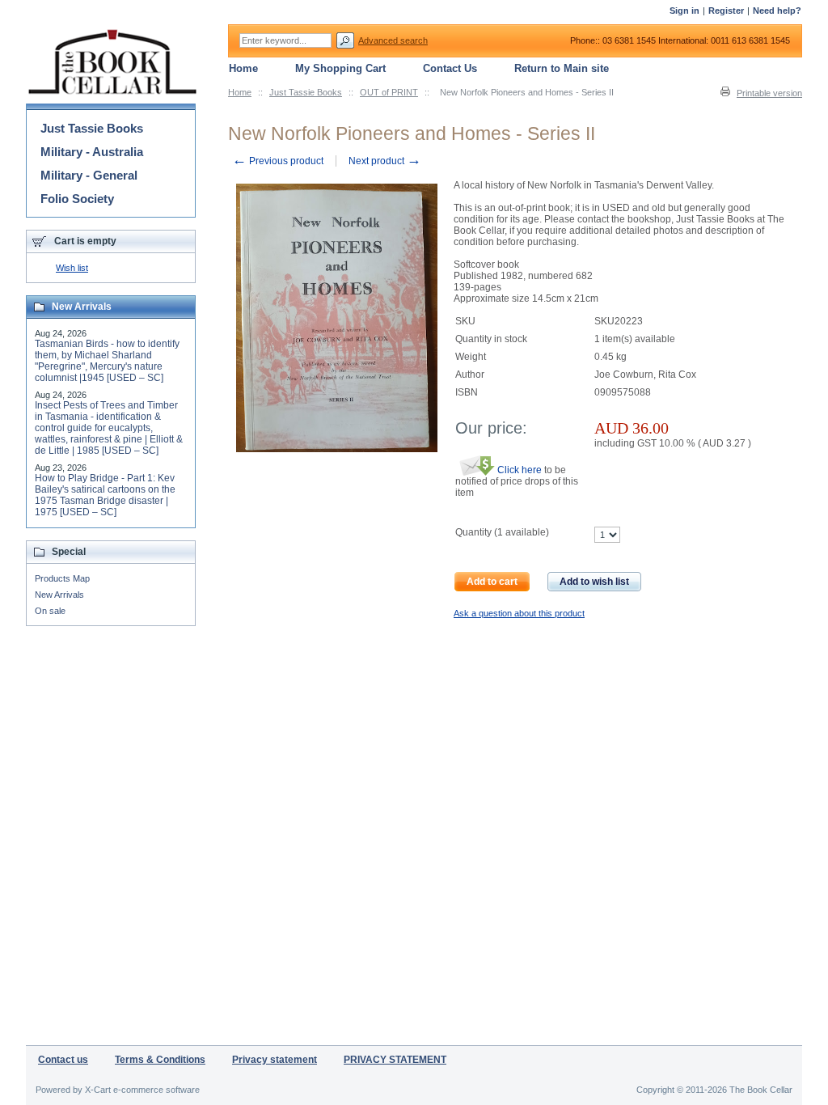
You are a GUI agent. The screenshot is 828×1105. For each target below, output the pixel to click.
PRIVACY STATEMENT (395, 1059)
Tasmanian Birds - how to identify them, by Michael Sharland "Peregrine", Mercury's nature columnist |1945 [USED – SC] (107, 360)
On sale (50, 611)
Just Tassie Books (305, 92)
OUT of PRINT (389, 92)
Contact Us (450, 68)
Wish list (72, 268)
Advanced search (393, 40)
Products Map (62, 578)
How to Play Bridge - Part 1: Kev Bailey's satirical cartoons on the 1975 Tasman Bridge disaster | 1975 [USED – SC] (105, 495)
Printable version (769, 93)
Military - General (88, 175)
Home (239, 92)
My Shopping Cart (340, 68)
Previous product (277, 161)
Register (726, 10)
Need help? (777, 10)
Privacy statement (274, 1059)
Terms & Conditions (160, 1059)
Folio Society (77, 198)
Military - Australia (91, 152)
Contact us (63, 1059)
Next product (385, 161)
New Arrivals (59, 594)
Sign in (684, 10)
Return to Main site (561, 68)
